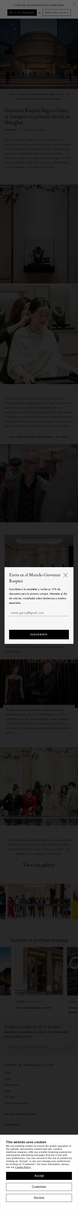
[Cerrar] (65, 575)
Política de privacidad (46, 620)
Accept (39, 1175)
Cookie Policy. (23, 1167)
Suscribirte (39, 634)
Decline (39, 1197)
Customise (39, 1186)
